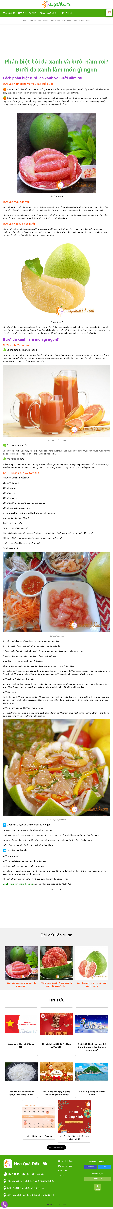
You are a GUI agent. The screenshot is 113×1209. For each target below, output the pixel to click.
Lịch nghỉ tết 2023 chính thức (38, 1136)
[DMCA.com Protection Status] (97, 1187)
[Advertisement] (56, 40)
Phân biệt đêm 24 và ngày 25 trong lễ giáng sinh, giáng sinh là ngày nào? (92, 1047)
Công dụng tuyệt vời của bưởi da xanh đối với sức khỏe (43, 879)
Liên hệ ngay (97, 1179)
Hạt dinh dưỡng (27, 13)
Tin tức (61, 1175)
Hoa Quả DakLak (29, 20)
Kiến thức (66, 13)
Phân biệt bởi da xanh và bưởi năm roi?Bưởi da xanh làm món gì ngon (64, 20)
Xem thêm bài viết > (56, 1147)
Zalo (36, 884)
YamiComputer (62, 1204)
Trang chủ (9, 13)
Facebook (90, 1167)
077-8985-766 (17, 1174)
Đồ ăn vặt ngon (48, 13)
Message (46, 884)
